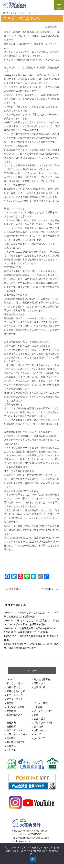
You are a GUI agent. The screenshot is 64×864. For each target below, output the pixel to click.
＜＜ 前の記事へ (12, 589)
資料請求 (38, 726)
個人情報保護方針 (16, 742)
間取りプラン (41, 683)
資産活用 (11, 710)
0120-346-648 (34, 834)
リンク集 (11, 750)
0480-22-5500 (22, 838)
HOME (10, 679)
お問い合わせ (41, 730)
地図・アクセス (15, 730)
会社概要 (11, 726)
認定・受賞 (39, 718)
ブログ (9, 605)
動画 (36, 714)
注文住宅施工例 (42, 679)
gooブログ (39, 738)
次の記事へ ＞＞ (51, 589)
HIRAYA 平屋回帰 (15, 707)
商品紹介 (11, 703)
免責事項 (11, 746)
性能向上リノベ (15, 714)
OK (32, 859)
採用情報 (11, 738)
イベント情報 (41, 703)
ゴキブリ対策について (22, 18)
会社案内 (11, 722)
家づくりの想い (15, 683)
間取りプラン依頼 (43, 722)
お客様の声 (39, 687)
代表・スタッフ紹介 (17, 734)
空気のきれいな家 (16, 691)
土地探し (38, 707)
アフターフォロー (16, 699)
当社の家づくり (15, 687)
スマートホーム (15, 695)
